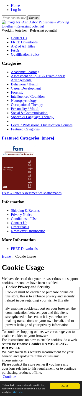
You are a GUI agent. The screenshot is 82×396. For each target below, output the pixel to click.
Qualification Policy (25, 54)
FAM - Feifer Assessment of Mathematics (32, 193)
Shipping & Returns (25, 210)
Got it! (65, 386)
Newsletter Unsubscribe (28, 231)
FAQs (15, 50)
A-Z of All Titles (23, 46)
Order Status (20, 227)
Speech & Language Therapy (32, 117)
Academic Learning (25, 72)
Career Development (26, 88)
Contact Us (19, 38)
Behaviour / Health (25, 84)
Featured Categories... (26, 129)
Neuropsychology (24, 100)
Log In (16, 10)
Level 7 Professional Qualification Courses (41, 125)
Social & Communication (29, 113)
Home (15, 5)
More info (18, 392)
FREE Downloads (24, 42)
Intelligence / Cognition (28, 96)
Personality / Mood (25, 109)
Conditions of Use (24, 219)
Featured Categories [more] (28, 138)
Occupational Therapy (27, 105)
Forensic (17, 92)
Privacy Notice (21, 215)
